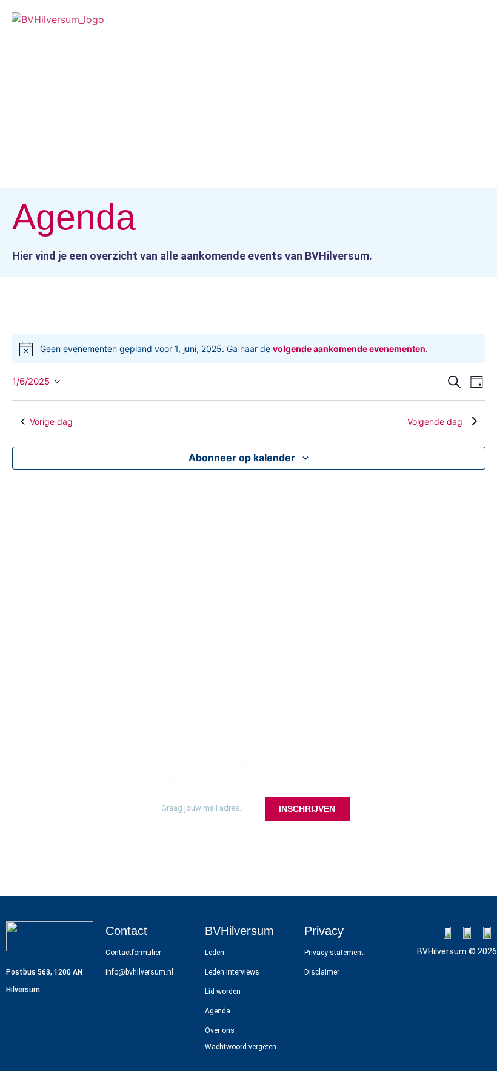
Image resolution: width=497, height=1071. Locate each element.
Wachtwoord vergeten (240, 1046)
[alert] (248, 348)
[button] (474, 19)
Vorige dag (51, 421)
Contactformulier (133, 952)
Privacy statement (334, 952)
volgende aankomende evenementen (349, 348)
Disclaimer (321, 972)
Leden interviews (232, 972)
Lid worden (223, 991)
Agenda (217, 1011)
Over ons (220, 1030)
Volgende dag (434, 421)
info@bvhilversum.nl (139, 972)
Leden (214, 952)
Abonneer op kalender (241, 457)
